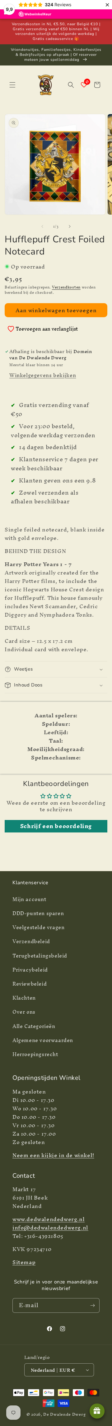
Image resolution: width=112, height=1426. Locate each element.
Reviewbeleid (29, 983)
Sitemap (23, 1262)
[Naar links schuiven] (42, 226)
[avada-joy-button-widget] (97, 1411)
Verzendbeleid (31, 941)
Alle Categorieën (33, 1026)
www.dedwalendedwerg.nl (48, 1219)
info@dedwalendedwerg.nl (50, 1227)
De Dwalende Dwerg (64, 1414)
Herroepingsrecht (35, 1054)
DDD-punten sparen (38, 913)
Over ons (23, 1011)
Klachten (24, 997)
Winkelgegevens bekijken (42, 375)
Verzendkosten (66, 287)
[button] (12, 85)
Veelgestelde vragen (38, 927)
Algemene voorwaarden (42, 1040)
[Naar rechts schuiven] (70, 226)
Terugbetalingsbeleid (39, 955)
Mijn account (29, 899)
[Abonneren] (92, 1305)
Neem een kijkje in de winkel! (53, 1155)
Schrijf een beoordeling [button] (56, 826)
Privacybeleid (30, 969)
